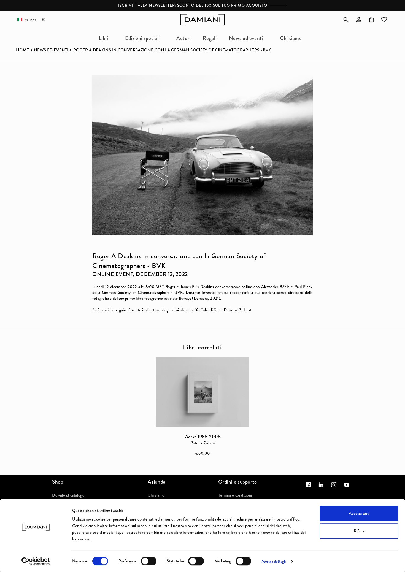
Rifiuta (359, 531)
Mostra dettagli (273, 561)
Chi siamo (156, 495)
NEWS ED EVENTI (51, 50)
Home (22, 50)
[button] (105, 38)
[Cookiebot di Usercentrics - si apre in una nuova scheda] (36, 561)
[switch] (148, 561)
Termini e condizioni (235, 495)
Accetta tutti (359, 513)
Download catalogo (68, 495)
